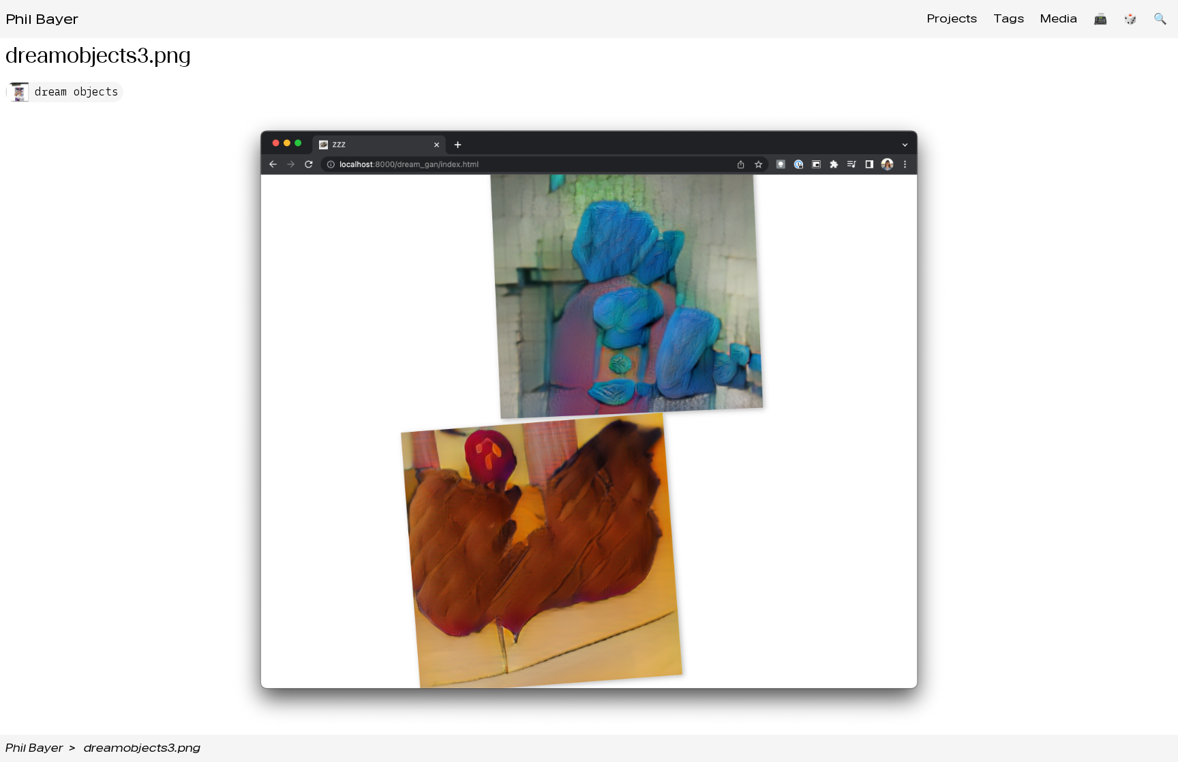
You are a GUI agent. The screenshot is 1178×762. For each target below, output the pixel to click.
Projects (952, 18)
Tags (1008, 18)
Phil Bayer (41, 19)
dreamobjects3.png (142, 748)
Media (1058, 18)
